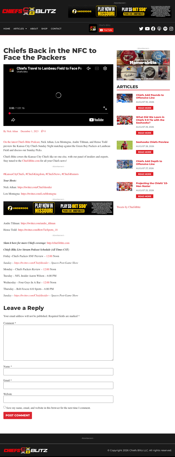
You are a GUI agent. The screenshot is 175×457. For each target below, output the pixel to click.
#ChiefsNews (53, 174)
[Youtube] (147, 28)
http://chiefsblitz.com (58, 243)
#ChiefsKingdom (35, 174)
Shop (44, 28)
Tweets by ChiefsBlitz (128, 207)
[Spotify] (165, 28)
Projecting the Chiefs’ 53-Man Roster (152, 185)
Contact (56, 28)
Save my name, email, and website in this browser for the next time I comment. (48, 407)
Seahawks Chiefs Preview (152, 142)
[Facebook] (153, 28)
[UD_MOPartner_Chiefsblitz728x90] (119, 16)
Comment (9, 323)
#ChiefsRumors (70, 174)
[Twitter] (141, 28)
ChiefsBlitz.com (31, 160)
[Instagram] (171, 28)
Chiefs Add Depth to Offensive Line (149, 163)
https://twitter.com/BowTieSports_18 (38, 229)
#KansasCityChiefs (13, 174)
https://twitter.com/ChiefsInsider (35, 187)
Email (7, 380)
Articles (19, 28)
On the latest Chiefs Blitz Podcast (21, 142)
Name (7, 366)
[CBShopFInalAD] (143, 79)
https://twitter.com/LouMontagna (38, 193)
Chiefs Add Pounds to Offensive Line (150, 96)
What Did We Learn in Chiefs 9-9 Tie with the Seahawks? (150, 120)
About (34, 28)
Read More (144, 108)
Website (7, 394)
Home (6, 28)
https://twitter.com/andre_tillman (37, 223)
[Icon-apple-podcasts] (159, 28)
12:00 (49, 256)
